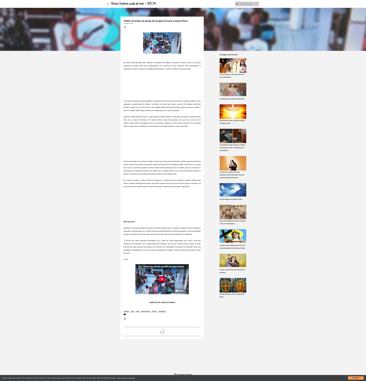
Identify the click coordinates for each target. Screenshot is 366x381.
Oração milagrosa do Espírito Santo (231, 199)
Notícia (154, 311)
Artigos (126, 311)
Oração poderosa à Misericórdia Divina (232, 99)
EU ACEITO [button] (355, 378)
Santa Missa (162, 311)
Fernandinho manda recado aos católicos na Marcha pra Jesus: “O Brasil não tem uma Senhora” (232, 147)
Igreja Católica (145, 311)
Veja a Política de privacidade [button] (126, 378)
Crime (137, 311)
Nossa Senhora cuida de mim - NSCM (133, 4)
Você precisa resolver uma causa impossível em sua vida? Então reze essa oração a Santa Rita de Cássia (232, 174)
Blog (132, 311)
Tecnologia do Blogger (184, 374)
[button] (125, 27)
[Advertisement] (162, 83)
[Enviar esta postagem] (125, 315)
